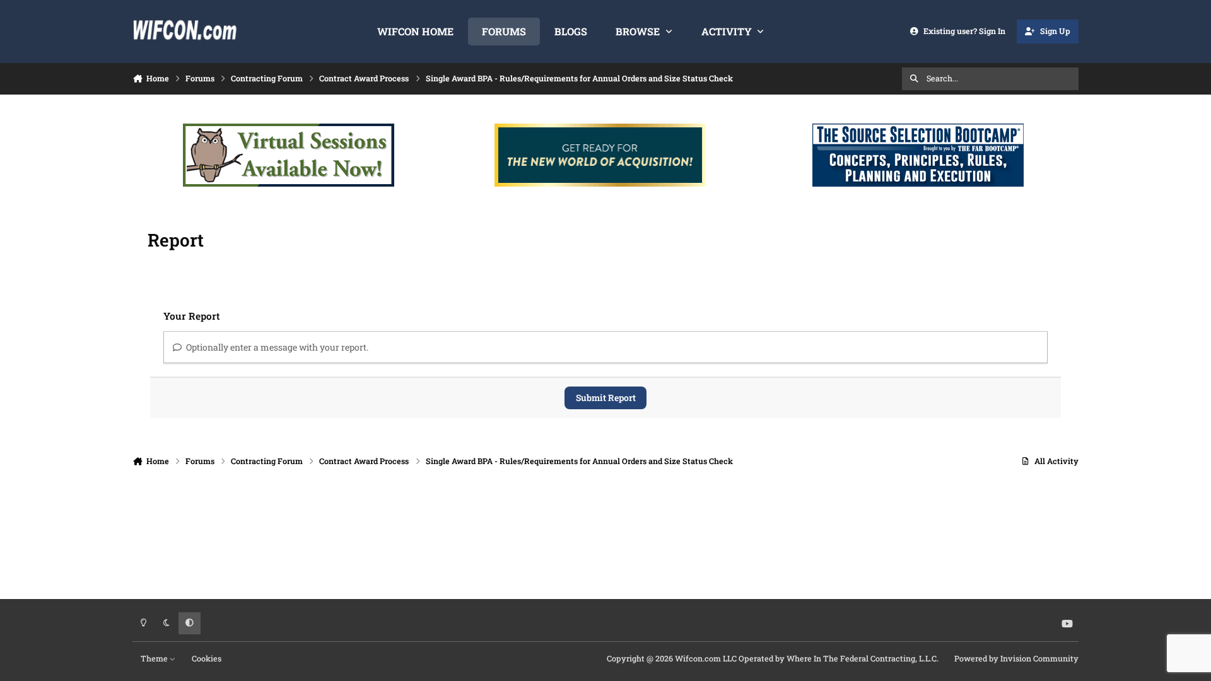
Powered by (1016, 658)
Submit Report (606, 398)
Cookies (206, 658)
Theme (155, 658)
